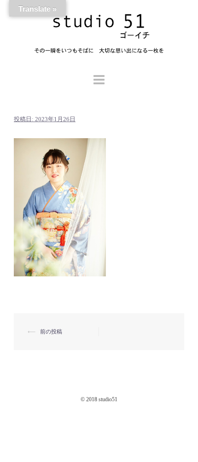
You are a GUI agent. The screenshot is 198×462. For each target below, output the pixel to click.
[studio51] (99, 35)
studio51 (108, 399)
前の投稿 (51, 331)
